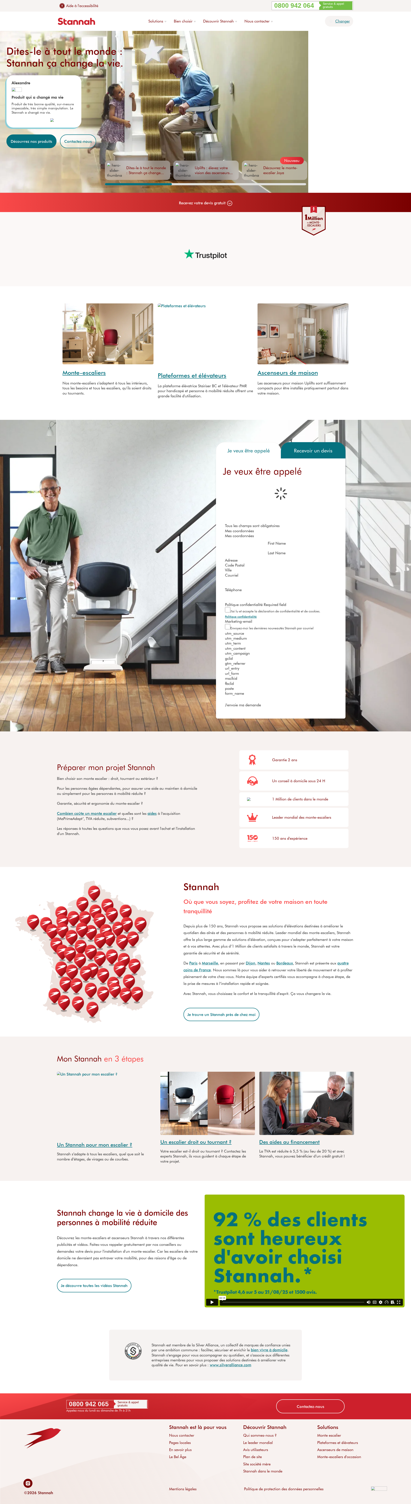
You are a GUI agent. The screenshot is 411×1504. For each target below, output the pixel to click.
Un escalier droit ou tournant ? (196, 1141)
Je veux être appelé (248, 450)
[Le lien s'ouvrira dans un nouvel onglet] (29, 1483)
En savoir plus (180, 1449)
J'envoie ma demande (243, 704)
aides (152, 813)
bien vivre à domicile (269, 1349)
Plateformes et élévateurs (192, 375)
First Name (277, 543)
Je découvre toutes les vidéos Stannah (94, 1285)
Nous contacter (181, 1435)
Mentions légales (183, 1488)
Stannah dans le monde (262, 1471)
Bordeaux (284, 963)
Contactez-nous (78, 141)
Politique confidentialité (241, 617)
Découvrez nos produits (31, 141)
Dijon (250, 963)
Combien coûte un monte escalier (87, 813)
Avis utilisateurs (255, 1449)
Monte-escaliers (84, 372)
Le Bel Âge (177, 1456)
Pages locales (180, 1442)
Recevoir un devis (313, 450)
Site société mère (257, 1463)
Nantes (264, 963)
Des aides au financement (289, 1141)
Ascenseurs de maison (288, 372)
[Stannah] (76, 21)
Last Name (277, 552)
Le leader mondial (258, 1442)
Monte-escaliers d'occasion (339, 1456)
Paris (193, 963)
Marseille (210, 963)
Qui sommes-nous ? (260, 1435)
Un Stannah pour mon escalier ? (94, 1144)
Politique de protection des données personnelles (283, 1488)
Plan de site (252, 1456)
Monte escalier (329, 1435)
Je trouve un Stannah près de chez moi (221, 1014)
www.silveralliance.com (230, 1364)
